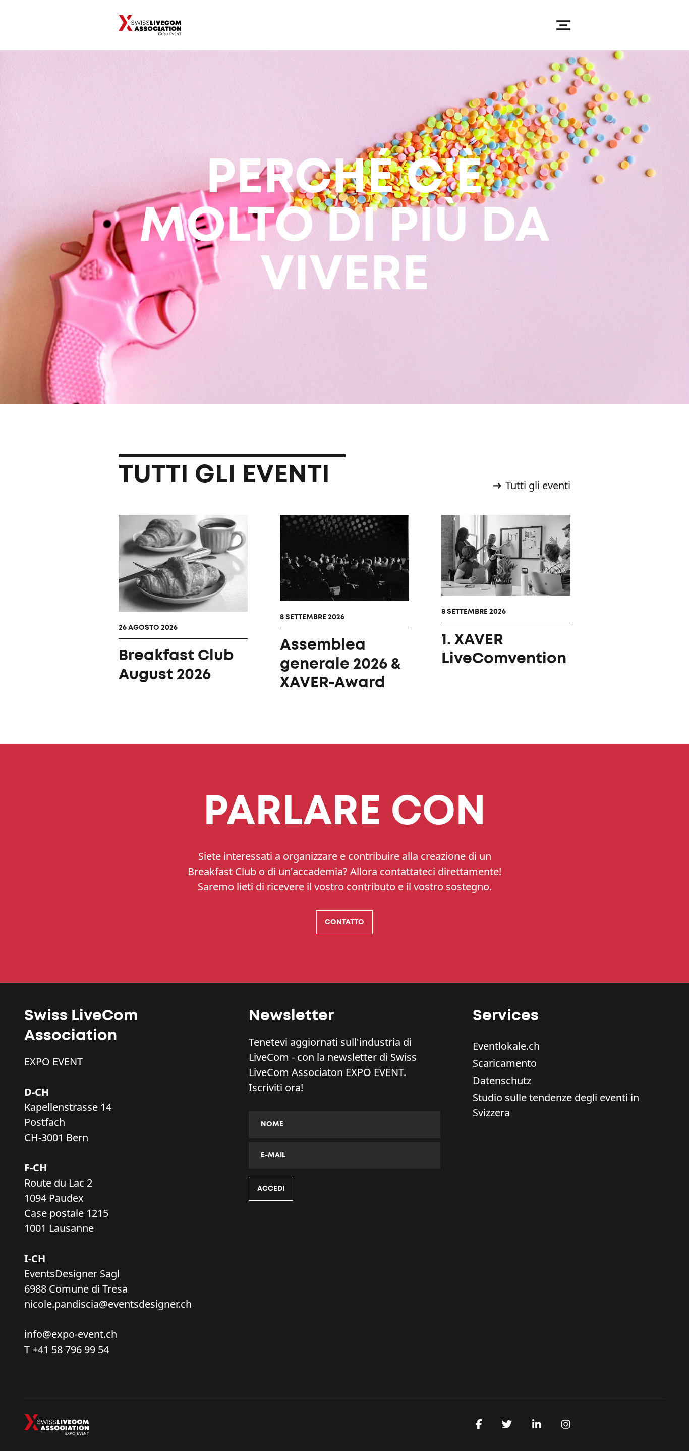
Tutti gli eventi (537, 485)
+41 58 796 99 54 (70, 1349)
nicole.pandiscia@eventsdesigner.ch (108, 1304)
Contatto (344, 922)
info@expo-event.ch (70, 1334)
